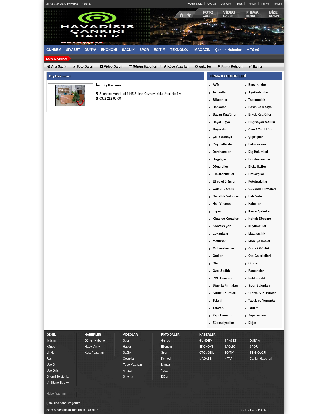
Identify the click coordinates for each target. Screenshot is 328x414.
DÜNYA (255, 340)
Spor (126, 340)
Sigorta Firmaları (225, 285)
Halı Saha (255, 196)
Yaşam (165, 370)
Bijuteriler (220, 99)
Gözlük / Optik (223, 189)
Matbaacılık (256, 233)
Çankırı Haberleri (261, 358)
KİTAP (228, 358)
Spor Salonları (259, 285)
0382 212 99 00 (109, 98)
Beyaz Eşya (221, 122)
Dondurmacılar (259, 159)
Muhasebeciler (223, 248)
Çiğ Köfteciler (223, 144)
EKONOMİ (206, 346)
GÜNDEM (205, 340)
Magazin (166, 364)
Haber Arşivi (93, 346)
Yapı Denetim (222, 315)
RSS (240, 3)
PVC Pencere (222, 278)
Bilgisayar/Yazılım (261, 122)
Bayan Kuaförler (225, 114)
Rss (49, 358)
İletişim (51, 340)
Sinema (128, 376)
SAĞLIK (230, 346)
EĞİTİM (229, 352)
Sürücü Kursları (224, 293)
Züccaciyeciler (223, 323)
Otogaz (253, 263)
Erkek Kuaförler (259, 114)
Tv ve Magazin (132, 364)
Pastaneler (256, 270)
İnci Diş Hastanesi (109, 85)
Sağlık (127, 352)
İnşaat (217, 211)
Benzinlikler (257, 85)
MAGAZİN (205, 358)
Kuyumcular (257, 226)
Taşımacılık (256, 99)
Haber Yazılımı (56, 393)
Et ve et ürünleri (225, 181)
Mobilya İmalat (259, 241)
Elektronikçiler (223, 174)
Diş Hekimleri (258, 152)
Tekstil (217, 300)
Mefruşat (219, 241)
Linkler (51, 352)
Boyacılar (220, 129)
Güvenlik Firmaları (262, 189)
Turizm (253, 308)
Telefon (218, 308)
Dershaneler (222, 152)
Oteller (218, 256)
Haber (127, 346)
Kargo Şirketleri (260, 211)
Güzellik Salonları (226, 196)
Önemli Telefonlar (58, 376)
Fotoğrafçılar (257, 181)
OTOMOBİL (206, 352)
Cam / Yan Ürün (260, 129)
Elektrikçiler (257, 166)
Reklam (252, 3)
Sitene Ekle (58, 382)
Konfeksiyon (222, 226)
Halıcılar (254, 204)
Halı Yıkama (222, 204)
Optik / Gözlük (259, 248)
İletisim (278, 3)
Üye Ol (211, 3)
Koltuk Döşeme (259, 218)
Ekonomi (167, 346)
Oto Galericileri (259, 256)
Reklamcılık (257, 278)
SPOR (254, 346)
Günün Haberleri (96, 340)
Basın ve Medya (260, 107)
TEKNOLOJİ (258, 352)
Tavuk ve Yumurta (261, 300)
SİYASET (230, 340)
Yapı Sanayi (257, 315)
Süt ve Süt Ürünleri (262, 293)
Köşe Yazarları (94, 352)
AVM (216, 85)
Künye (265, 3)
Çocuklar (129, 358)
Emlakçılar (256, 174)
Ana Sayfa (196, 3)
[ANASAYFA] (97, 24)
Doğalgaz (220, 159)
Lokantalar (220, 233)
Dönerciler (220, 166)
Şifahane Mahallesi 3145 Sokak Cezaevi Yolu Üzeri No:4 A (139, 93)
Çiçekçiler (255, 137)
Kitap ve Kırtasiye (226, 218)
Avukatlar (220, 92)
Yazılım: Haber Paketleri (254, 410)
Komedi (166, 358)
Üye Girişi (226, 3)
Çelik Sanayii (222, 137)
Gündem (166, 340)
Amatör (127, 370)
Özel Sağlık (221, 270)
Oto (215, 263)
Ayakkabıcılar (258, 92)
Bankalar (219, 107)
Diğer (252, 323)
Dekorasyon (257, 144)
